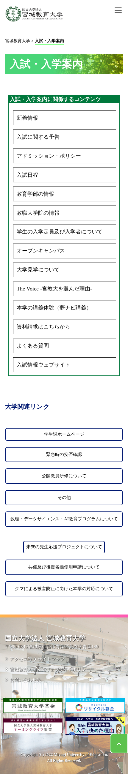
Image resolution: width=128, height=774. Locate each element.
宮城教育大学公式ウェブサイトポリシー (50, 669)
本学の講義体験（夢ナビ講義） (54, 308)
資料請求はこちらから (43, 327)
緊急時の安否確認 (64, 454)
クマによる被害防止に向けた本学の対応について (64, 588)
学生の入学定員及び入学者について (59, 232)
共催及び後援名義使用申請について (64, 567)
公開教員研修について (64, 475)
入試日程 (27, 175)
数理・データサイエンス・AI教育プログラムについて (64, 518)
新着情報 (27, 118)
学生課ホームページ (64, 434)
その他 (64, 497)
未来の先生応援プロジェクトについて (64, 546)
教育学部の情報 (35, 194)
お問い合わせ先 (25, 679)
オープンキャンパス (41, 251)
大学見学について (38, 270)
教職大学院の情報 (38, 213)
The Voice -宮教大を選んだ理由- (54, 289)
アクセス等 (21, 658)
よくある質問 (33, 346)
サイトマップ (51, 658)
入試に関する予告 (38, 137)
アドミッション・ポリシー (49, 156)
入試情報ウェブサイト (43, 365)
